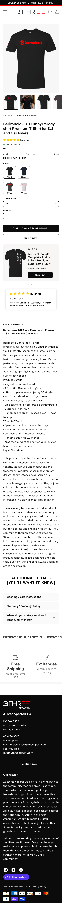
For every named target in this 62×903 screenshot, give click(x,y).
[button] (49, 11)
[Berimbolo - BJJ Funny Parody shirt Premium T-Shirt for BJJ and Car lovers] (10, 102)
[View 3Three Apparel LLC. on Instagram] (5, 869)
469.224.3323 (11, 736)
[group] (31, 2)
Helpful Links (28, 764)
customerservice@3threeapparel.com (25, 744)
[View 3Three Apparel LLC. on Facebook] (21, 869)
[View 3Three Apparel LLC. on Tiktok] (13, 869)
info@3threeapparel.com (18, 752)
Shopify (43, 886)
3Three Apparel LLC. (17, 714)
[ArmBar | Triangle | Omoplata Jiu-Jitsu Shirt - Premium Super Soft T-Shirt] (15, 263)
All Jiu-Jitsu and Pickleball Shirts (20, 115)
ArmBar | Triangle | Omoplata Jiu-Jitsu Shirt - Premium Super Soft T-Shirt (40, 258)
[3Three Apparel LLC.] (31, 12)
